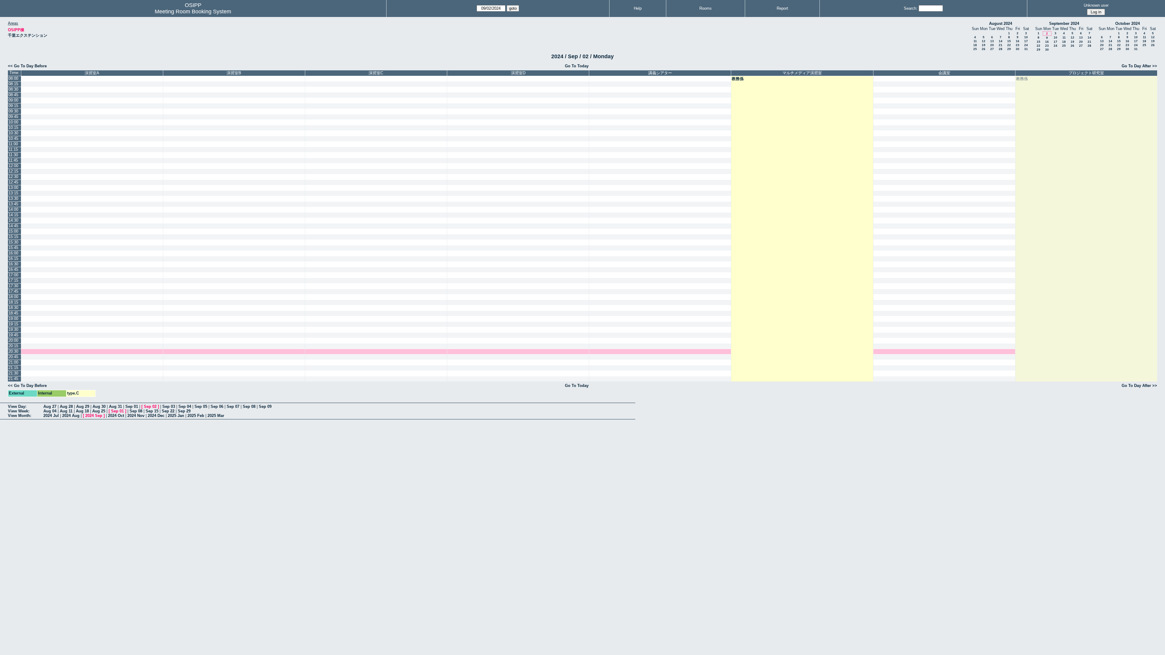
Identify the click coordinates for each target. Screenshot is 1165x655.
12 (983, 41)
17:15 (13, 280)
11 (975, 41)
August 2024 (1000, 23)
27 (992, 49)
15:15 (13, 236)
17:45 (13, 291)
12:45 (13, 182)
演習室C (376, 73)
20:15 (13, 346)
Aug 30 (99, 406)
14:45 (13, 225)
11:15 (13, 149)
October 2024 (1127, 23)
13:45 (13, 204)
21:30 (13, 373)
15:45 (13, 247)
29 (1009, 49)
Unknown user (1096, 5)
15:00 (13, 231)
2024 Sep (93, 415)
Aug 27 (49, 406)
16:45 (13, 269)
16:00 (13, 253)
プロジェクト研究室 (1086, 73)
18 (975, 45)
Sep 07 (233, 406)
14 (1000, 41)
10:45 (13, 138)
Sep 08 (249, 406)
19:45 (13, 335)
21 (1000, 45)
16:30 (13, 264)
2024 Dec (156, 415)
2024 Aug (70, 415)
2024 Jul (51, 415)
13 (992, 41)
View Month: (19, 415)
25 (975, 49)
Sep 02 (150, 406)
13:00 (13, 187)
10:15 (13, 127)
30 (1017, 49)
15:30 (13, 242)
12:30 (13, 176)
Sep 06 (217, 406)
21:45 (13, 378)
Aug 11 (66, 411)
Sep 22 (168, 411)
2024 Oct (116, 415)
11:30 (13, 155)
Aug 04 (49, 411)
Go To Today (577, 66)
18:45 (13, 313)
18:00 (13, 296)
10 (1026, 37)
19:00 (13, 318)
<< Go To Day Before (27, 66)
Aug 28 (66, 406)
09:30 (13, 111)
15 (1009, 41)
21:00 (13, 362)
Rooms (705, 8)
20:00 (13, 340)
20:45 (13, 356)
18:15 (13, 302)
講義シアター (660, 73)
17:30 (13, 286)
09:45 (13, 116)
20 (992, 45)
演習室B (234, 73)
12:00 (13, 165)
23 (1017, 45)
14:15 (13, 215)
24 (1026, 45)
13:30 (13, 198)
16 (1017, 41)
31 (1026, 49)
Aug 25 (98, 411)
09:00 (13, 100)
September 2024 (1064, 23)
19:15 (13, 324)
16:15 (13, 258)
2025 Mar (216, 415)
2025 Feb (195, 415)
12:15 (13, 171)
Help (638, 8)
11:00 (13, 144)
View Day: (17, 406)
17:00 (13, 275)
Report (782, 8)
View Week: (18, 411)
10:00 (13, 122)
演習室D (518, 73)
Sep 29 (184, 411)
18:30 (13, 307)
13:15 (13, 193)
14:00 (13, 209)
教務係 (738, 78)
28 (1000, 49)
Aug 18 (82, 411)
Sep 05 (200, 406)
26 (983, 49)
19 (983, 45)
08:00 (13, 78)
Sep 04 (184, 406)
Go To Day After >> (1139, 66)
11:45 (13, 160)
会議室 (944, 73)
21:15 (13, 367)
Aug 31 (115, 406)
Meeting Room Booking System (193, 11)
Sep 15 (152, 411)
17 (1026, 41)
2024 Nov (135, 415)
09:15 (13, 105)
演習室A (92, 73)
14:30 (13, 220)
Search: (910, 8)
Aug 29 (82, 406)
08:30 (13, 89)
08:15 (13, 84)
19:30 (13, 329)
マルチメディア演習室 (802, 73)
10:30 (13, 133)
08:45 (13, 94)
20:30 (13, 351)
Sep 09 (265, 406)
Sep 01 (131, 406)
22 (1009, 45)
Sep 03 (168, 406)
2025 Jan (176, 415)
